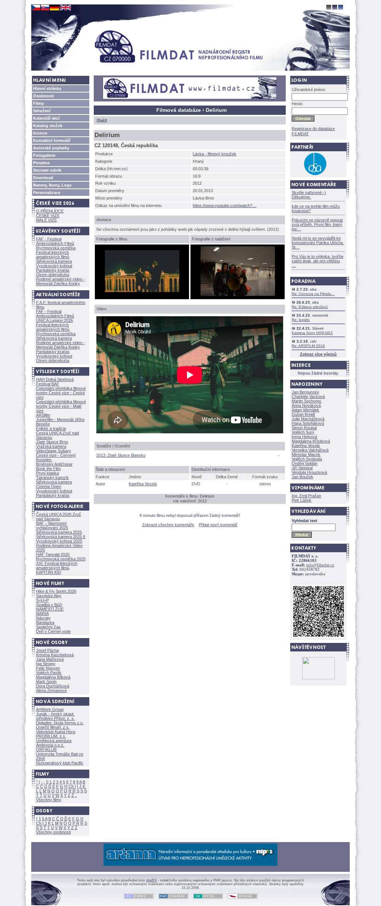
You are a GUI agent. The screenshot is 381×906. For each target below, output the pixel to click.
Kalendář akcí (46, 118)
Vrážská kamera (51, 446)
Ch (71, 786)
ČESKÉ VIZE (48, 215)
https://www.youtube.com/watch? (224, 205)
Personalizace (46, 192)
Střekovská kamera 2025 (59, 532)
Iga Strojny (45, 663)
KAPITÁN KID (48, 572)
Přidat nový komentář (218, 524)
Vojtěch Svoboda (307, 459)
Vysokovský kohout (54, 265)
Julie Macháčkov (308, 419)
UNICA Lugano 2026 (54, 320)
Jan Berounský (305, 392)
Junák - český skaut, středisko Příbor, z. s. (55, 716)
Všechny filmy (48, 799)
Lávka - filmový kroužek (214, 154)
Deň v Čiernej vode (53, 631)
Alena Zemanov (51, 690)
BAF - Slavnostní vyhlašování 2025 (52, 525)
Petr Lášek (301, 500)
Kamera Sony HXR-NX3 (312, 333)
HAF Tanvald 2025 (53, 554)
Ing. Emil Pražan (306, 496)
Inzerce (40, 133)
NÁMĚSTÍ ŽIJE (50, 609)
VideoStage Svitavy (53, 451)
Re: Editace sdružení (310, 307)
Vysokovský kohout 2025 (59, 541)
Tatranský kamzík (52, 477)
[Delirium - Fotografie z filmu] (142, 294)
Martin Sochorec (306, 401)
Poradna (41, 163)
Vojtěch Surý (303, 432)
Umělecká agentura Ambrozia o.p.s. (53, 742)
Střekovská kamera (54, 261)
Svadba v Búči (49, 604)
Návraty (43, 618)
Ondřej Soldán (304, 463)
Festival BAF (47, 384)
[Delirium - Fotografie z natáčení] (238, 294)
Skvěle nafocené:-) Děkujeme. (309, 194)
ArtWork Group (50, 709)
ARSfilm (43, 415)
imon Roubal (304, 428)
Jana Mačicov (50, 659)
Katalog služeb (48, 125)
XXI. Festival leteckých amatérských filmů (56, 565)
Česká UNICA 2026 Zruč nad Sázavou (58, 516)
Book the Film (48, 468)
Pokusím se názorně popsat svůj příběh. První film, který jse (317, 224)
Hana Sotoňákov (308, 423)
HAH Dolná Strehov (55, 379)
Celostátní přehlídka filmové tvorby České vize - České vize (61, 392)
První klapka (47, 473)
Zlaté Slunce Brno (52, 442)
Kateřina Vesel (143, 484)
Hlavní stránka (47, 88)
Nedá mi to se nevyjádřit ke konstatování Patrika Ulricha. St (318, 242)
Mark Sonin (46, 681)
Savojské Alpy (48, 595)
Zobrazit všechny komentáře (168, 524)
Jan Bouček (302, 477)
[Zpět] (102, 120)
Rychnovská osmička (56, 248)
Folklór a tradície (51, 428)
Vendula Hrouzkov (309, 472)
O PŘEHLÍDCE (50, 211)
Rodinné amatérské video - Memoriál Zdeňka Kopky (60, 281)
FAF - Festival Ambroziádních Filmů (55, 241)
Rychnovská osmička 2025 (61, 559)
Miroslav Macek (306, 454)
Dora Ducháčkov (52, 686)
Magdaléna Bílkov (53, 677)
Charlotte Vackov (308, 396)
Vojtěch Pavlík (48, 672)
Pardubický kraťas (53, 270)
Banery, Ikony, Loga (52, 185)
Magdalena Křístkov (311, 441)
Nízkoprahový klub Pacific (59, 763)
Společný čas (48, 627)
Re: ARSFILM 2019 (308, 346)
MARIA (42, 613)
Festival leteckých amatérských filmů (52, 254)
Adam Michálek (305, 410)
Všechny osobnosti (53, 832)
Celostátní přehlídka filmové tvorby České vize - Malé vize (61, 406)
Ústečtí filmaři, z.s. (53, 727)
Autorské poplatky (51, 148)
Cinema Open (48, 486)
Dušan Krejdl (303, 414)
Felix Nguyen (48, 668)
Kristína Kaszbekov (55, 655)
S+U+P (42, 600)
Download (43, 177)
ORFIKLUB (46, 749)
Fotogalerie (44, 155)
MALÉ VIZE (46, 220)
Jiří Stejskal (302, 468)
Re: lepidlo (301, 320)
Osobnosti (43, 96)
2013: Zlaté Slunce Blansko (120, 455)
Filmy (38, 103)
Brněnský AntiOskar (54, 464)
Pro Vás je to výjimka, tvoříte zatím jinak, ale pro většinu (317, 261)
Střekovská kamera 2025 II (60, 536)
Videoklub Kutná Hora (55, 731)
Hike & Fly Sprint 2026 (56, 591)
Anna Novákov (306, 405)
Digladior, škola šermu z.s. (60, 723)
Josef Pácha (47, 650)
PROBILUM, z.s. (51, 736)
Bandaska (45, 622)
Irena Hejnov (304, 436)
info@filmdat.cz (320, 565)
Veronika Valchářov (310, 450)
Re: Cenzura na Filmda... (313, 294)
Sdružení (42, 111)
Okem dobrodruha (52, 274)
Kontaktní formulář (51, 140)
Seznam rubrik (47, 170)
